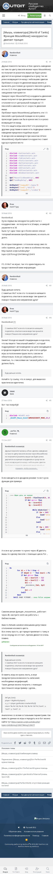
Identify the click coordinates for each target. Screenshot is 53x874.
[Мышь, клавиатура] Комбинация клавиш (20, 753)
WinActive (42, 510)
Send (42, 515)
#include (13, 153)
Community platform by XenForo (26, 844)
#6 (50, 440)
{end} (22, 188)
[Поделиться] (46, 61)
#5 (50, 400)
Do (11, 568)
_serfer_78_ (14, 431)
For (18, 570)
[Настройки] (19, 827)
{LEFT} (49, 520)
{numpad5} (24, 190)
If (26, 500)
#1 (50, 62)
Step (34, 570)
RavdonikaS (9, 43)
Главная (45, 835)
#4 (50, 318)
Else (38, 517)
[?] (14, 322)
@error (34, 500)
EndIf (38, 522)
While (34, 510)
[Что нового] (44, 15)
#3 (50, 285)
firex (12, 204)
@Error (30, 575)
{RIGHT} (49, 515)
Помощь (35, 835)
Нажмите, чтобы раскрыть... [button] (26, 468)
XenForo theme (23, 846)
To (29, 570)
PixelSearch (38, 498)
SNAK (12, 391)
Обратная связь (15, 831)
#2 (50, 213)
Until (15, 597)
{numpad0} (24, 185)
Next (19, 595)
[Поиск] (49, 15)
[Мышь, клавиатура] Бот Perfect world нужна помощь (25, 768)
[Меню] (4, 15)
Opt (11, 178)
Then (40, 500)
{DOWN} (49, 530)
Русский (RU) (31, 827)
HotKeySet (14, 185)
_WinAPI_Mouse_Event (19, 418)
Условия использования (34, 831)
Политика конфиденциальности (17, 835)
